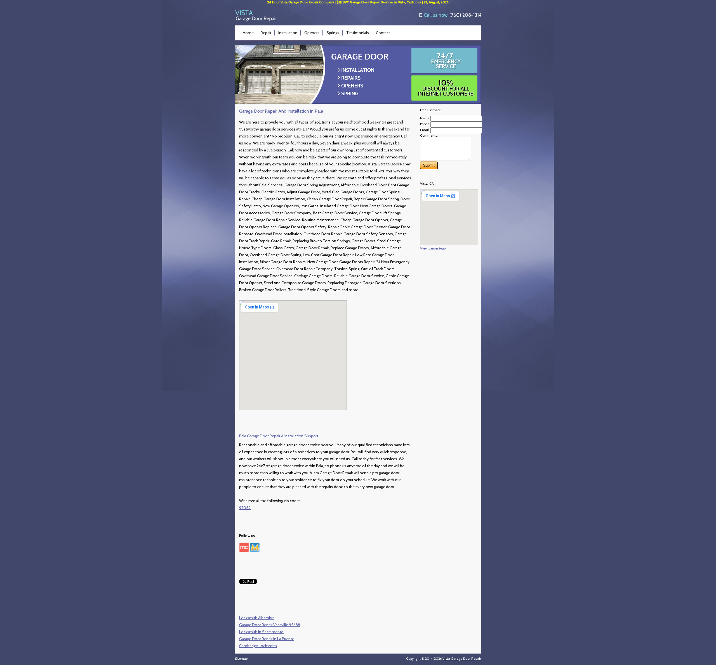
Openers (311, 32)
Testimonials (357, 32)
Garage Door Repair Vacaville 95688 (269, 624)
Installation (287, 32)
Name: (425, 118)
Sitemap (241, 658)
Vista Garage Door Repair (461, 658)
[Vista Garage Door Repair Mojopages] (255, 550)
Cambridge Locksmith (258, 645)
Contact (383, 32)
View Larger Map (433, 248)
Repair (266, 32)
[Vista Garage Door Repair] (256, 20)
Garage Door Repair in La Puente (266, 638)
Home (248, 32)
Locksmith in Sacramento (261, 631)
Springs (332, 32)
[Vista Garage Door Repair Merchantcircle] (244, 550)
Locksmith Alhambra (256, 617)
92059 (245, 507)
